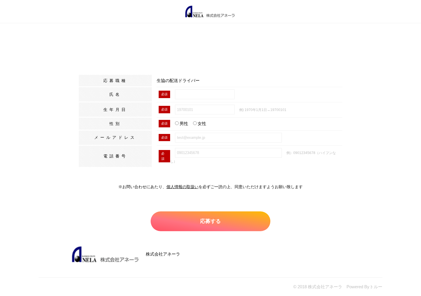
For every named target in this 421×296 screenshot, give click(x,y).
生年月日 (115, 109)
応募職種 (115, 80)
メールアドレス (115, 137)
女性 (202, 123)
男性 (184, 123)
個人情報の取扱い (182, 186)
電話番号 (115, 156)
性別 (115, 123)
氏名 (115, 94)
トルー (375, 286)
